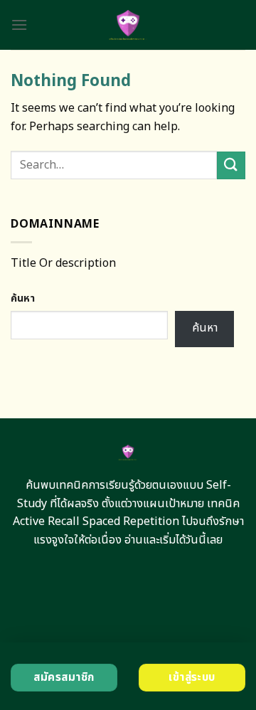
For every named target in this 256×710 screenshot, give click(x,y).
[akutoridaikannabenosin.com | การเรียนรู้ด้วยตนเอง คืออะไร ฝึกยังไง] (128, 25)
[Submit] (231, 165)
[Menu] (19, 24)
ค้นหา (23, 298)
